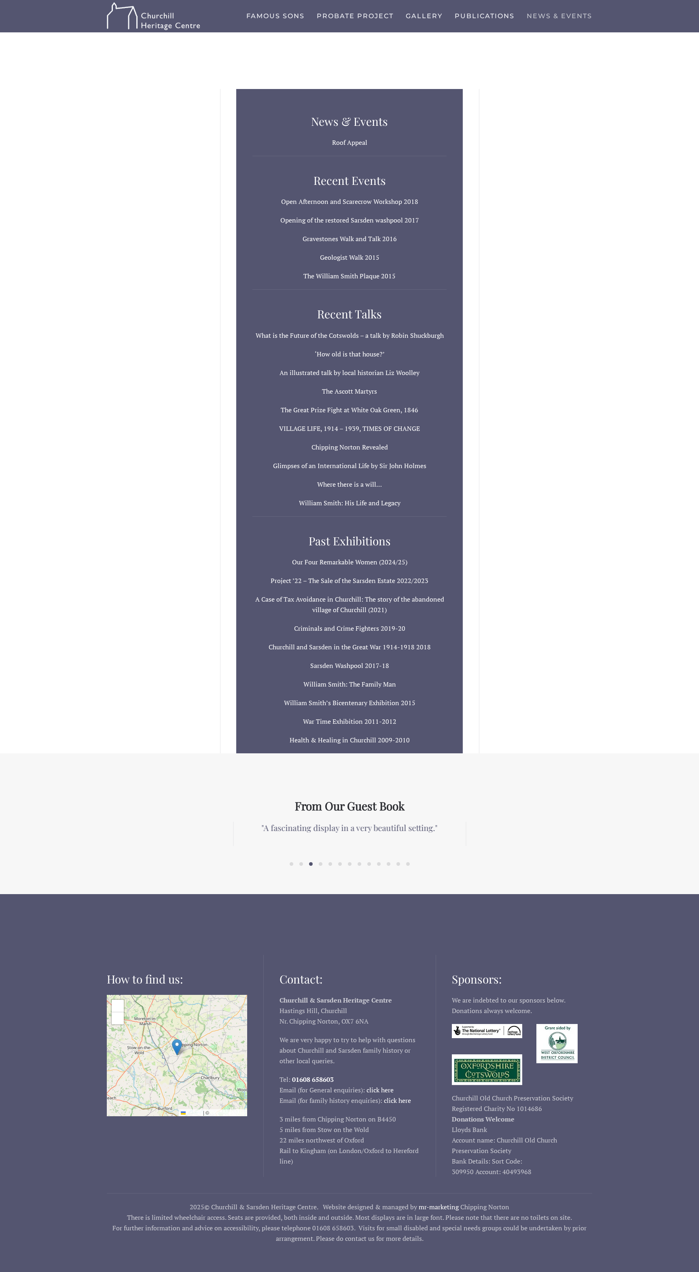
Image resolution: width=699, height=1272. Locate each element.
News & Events (559, 16)
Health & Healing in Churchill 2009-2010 (350, 740)
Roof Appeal (349, 142)
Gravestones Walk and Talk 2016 (350, 238)
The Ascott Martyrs (349, 391)
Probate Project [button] (355, 16)
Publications (485, 16)
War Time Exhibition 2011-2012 (349, 721)
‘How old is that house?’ (350, 354)
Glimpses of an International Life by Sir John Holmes (349, 465)
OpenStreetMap (227, 1112)
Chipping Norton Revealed (349, 447)
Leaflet (194, 1112)
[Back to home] (157, 16)
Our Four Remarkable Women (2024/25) (349, 562)
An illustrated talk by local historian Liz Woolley (349, 372)
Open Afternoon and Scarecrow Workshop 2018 (349, 201)
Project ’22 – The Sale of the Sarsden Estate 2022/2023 (349, 580)
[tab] (291, 864)
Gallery (424, 16)
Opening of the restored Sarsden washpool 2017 (349, 220)
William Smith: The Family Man (349, 684)
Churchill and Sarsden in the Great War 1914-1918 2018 (350, 646)
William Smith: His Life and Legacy (349, 502)
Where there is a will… (349, 484)
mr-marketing (439, 1206)
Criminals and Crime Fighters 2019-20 (349, 628)
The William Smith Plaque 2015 (349, 275)
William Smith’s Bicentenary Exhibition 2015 (349, 702)
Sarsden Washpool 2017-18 (349, 665)
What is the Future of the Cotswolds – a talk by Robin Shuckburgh (350, 335)
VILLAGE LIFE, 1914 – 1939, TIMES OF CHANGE (349, 428)
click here (380, 1089)
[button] (177, 1047)
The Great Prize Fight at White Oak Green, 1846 (349, 409)
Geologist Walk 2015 (349, 257)
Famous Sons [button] (275, 16)
